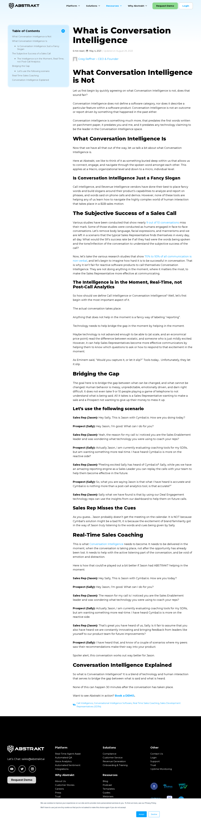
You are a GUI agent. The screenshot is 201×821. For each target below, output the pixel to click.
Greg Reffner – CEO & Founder (98, 59)
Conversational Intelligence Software (113, 703)
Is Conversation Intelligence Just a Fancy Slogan (38, 47)
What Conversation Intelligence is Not (31, 36)
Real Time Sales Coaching (146, 703)
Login (185, 5)
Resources (112, 5)
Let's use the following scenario (33, 71)
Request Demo (165, 5)
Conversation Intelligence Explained (30, 80)
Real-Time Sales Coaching (25, 75)
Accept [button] (141, 814)
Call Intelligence (85, 703)
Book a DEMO (124, 695)
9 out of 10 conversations (162, 222)
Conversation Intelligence (106, 544)
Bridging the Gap (21, 66)
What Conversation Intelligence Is (29, 41)
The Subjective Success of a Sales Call (31, 53)
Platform (71, 5)
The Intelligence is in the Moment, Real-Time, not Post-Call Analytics (40, 60)
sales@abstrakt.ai (33, 759)
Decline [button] (154, 814)
